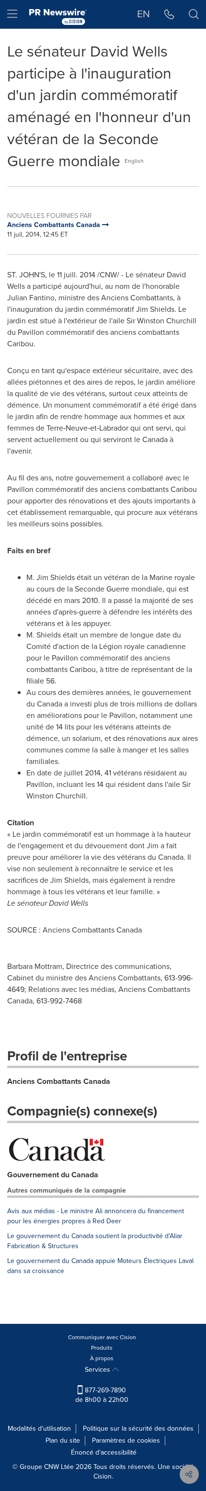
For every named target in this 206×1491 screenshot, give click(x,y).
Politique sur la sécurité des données (138, 1428)
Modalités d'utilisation (39, 1428)
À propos (102, 1358)
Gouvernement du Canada (52, 1174)
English (134, 161)
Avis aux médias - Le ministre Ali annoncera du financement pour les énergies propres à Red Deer (95, 1216)
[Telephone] (169, 14)
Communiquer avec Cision (102, 1337)
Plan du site (63, 1440)
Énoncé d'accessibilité (104, 1452)
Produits (102, 1347)
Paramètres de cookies (126, 1440)
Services (98, 1370)
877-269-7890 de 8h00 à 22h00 (101, 1395)
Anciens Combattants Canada (58, 1081)
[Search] (194, 14)
